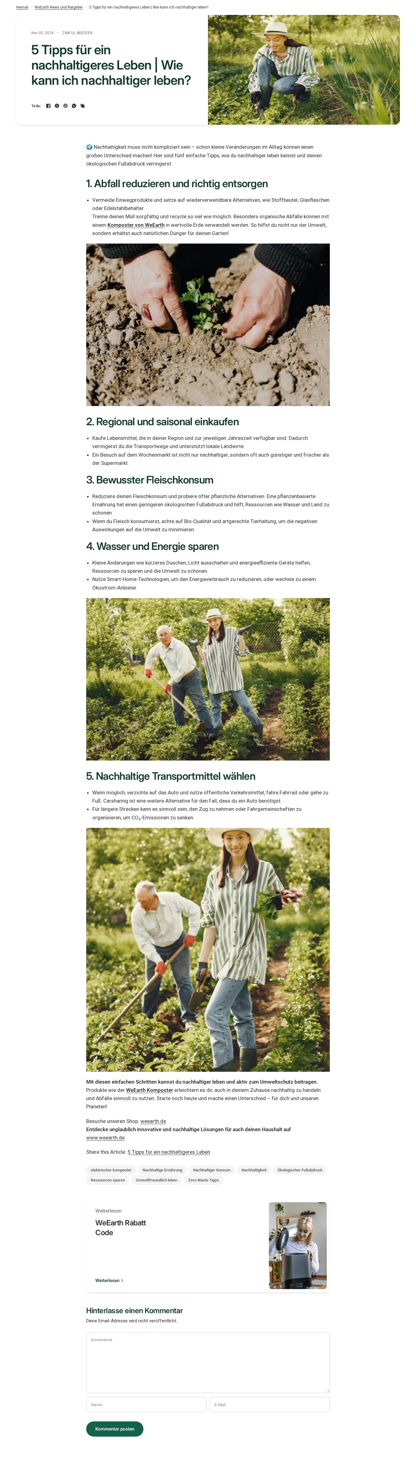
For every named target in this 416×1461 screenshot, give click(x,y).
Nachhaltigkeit (253, 1170)
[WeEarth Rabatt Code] (298, 1245)
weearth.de (153, 1121)
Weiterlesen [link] (107, 1280)
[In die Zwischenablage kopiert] (82, 105)
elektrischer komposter (111, 1170)
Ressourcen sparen (108, 1180)
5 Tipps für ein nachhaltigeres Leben (169, 1152)
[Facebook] (48, 105)
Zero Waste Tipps (203, 1180)
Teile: (36, 106)
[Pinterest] (65, 105)
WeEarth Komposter (149, 1090)
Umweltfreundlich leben (156, 1180)
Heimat (22, 7)
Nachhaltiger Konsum (212, 1170)
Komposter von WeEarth (136, 225)
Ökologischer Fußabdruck (300, 1170)
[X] (57, 105)
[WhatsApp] (74, 105)
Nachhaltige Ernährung (162, 1170)
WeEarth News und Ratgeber (59, 7)
